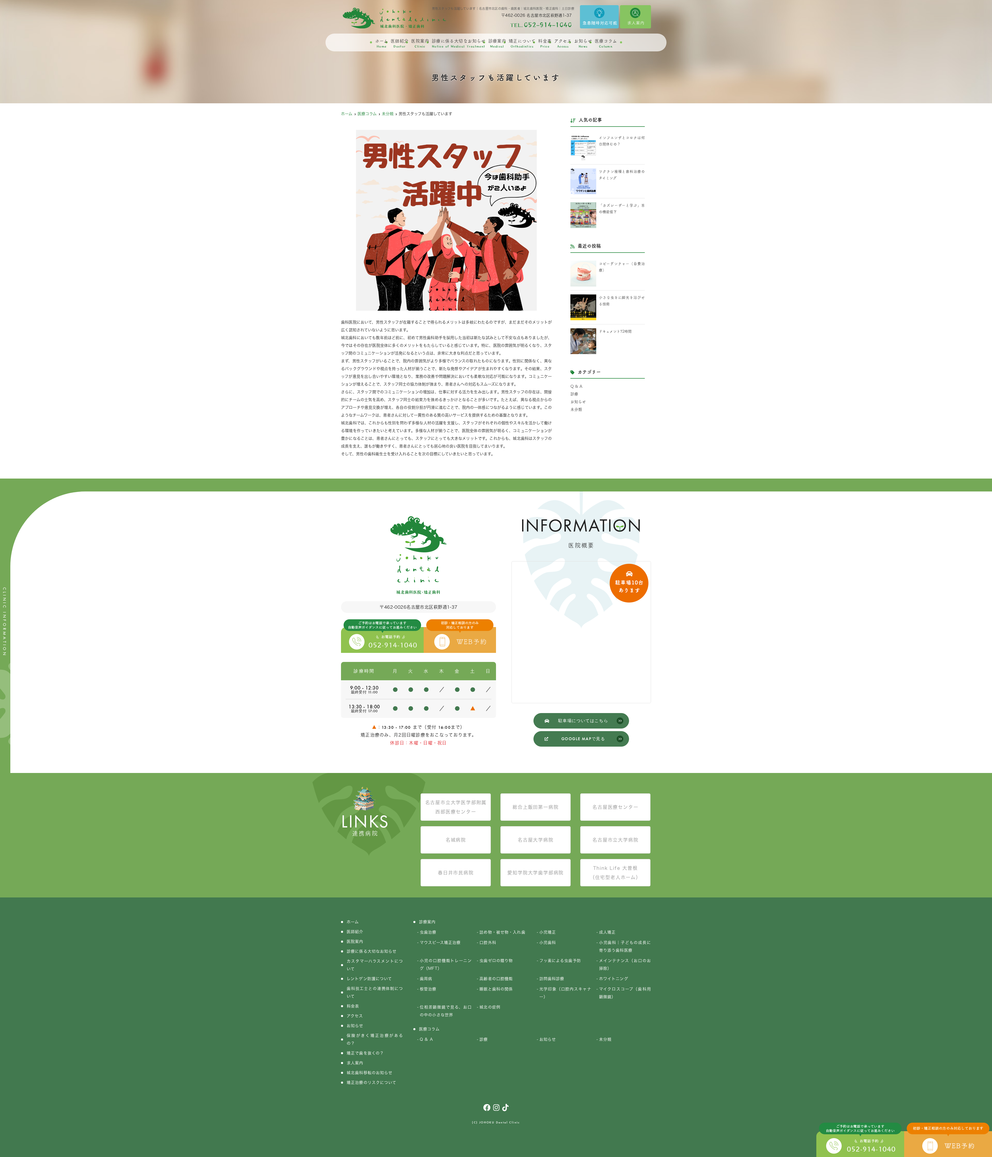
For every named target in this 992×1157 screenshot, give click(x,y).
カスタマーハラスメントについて (375, 965)
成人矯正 (607, 932)
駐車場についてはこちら (583, 720)
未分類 (576, 409)
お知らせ (583, 43)
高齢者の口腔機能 (496, 979)
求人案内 (355, 1063)
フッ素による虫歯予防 (560, 961)
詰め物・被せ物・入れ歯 (502, 932)
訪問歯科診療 (551, 979)
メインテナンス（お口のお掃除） (625, 964)
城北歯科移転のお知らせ (369, 1073)
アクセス (563, 43)
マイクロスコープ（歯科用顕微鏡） (625, 993)
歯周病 (426, 979)
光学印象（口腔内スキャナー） (565, 993)
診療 (574, 394)
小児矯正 (547, 932)
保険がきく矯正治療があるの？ (375, 1039)
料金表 (545, 43)
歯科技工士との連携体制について (375, 992)
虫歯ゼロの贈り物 (496, 961)
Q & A (576, 386)
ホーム (381, 43)
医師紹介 (400, 43)
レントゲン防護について (369, 979)
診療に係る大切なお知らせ (459, 43)
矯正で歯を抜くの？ (365, 1053)
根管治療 (428, 989)
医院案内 (420, 43)
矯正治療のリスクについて (372, 1082)
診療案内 (497, 43)
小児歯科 (547, 942)
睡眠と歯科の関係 (496, 989)
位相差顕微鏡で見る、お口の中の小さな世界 (446, 1011)
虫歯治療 (428, 932)
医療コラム (606, 43)
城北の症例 (489, 1007)
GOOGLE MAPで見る (583, 738)
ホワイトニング (613, 979)
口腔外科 (487, 942)
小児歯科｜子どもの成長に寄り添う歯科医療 (625, 946)
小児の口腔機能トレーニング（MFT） (446, 964)
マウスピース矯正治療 (440, 942)
